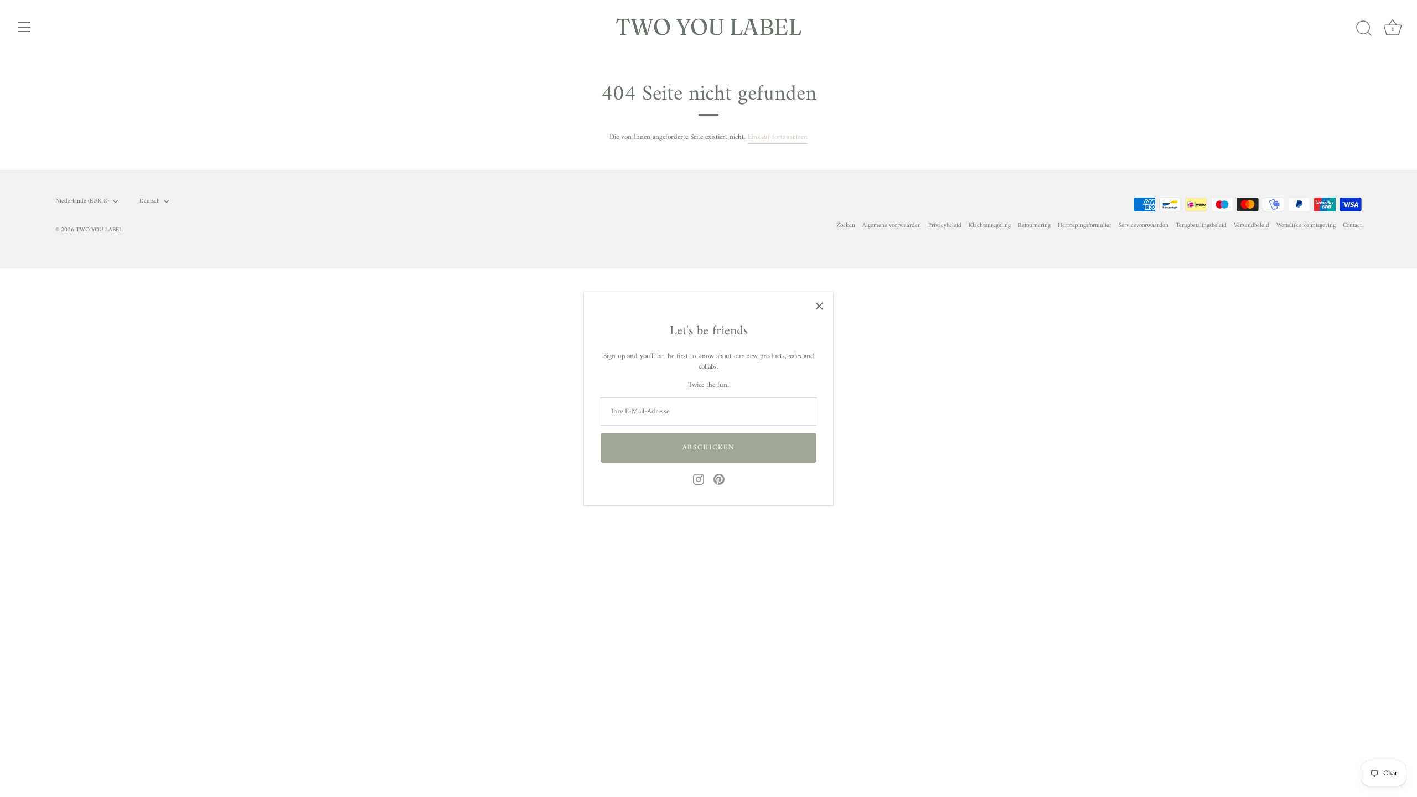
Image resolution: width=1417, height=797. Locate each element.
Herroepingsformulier (1084, 225)
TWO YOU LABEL (709, 26)
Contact (1352, 225)
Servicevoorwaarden (1143, 225)
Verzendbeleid (1251, 225)
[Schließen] (819, 306)
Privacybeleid (944, 225)
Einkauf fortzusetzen (778, 137)
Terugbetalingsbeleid (1201, 225)
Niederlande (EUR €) (82, 201)
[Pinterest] (719, 479)
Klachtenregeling (990, 225)
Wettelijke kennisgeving (1306, 225)
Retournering (1034, 225)
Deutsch (149, 201)
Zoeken (845, 225)
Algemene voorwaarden (891, 225)
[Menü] (24, 27)
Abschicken (708, 447)
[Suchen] (1364, 29)
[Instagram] (698, 479)
